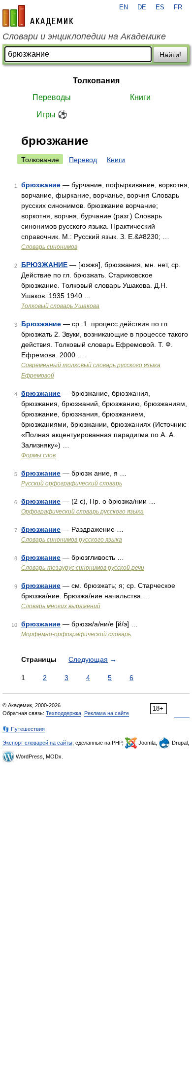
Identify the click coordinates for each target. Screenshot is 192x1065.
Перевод (83, 160)
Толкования (96, 80)
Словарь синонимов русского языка (71, 539)
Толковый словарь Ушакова (60, 306)
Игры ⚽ (51, 114)
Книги (140, 97)
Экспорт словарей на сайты (37, 743)
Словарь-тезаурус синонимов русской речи (82, 567)
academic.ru (37, 16)
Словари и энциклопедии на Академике (84, 36)
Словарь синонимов (49, 246)
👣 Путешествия (23, 729)
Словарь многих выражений (60, 606)
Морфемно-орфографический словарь (76, 634)
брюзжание (41, 185)
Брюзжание (41, 324)
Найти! (170, 55)
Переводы (51, 97)
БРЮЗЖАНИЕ (44, 265)
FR (178, 7)
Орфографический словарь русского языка (82, 511)
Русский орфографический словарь (71, 483)
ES (160, 7)
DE (141, 7)
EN (123, 7)
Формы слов (38, 455)
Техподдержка (63, 713)
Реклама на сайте (106, 713)
